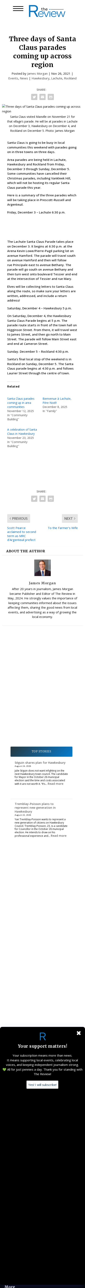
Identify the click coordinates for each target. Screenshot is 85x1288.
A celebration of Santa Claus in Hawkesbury (22, 432)
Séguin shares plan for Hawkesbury (40, 763)
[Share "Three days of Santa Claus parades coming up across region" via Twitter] (34, 97)
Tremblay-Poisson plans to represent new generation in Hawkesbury (35, 807)
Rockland (70, 78)
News (24, 78)
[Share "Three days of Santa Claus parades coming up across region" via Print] (51, 97)
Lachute (56, 78)
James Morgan (37, 73)
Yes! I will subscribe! (42, 1085)
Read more (55, 784)
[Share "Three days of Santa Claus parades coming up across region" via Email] (42, 97)
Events (13, 78)
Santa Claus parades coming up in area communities (20, 403)
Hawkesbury (41, 78)
